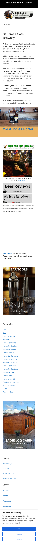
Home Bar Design (10, 346)
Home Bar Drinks (9, 349)
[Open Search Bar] (33, 24)
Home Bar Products (10, 369)
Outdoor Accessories (11, 382)
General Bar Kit (9, 336)
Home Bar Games (10, 359)
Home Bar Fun (8, 353)
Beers (5, 333)
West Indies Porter (18, 129)
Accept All (19, 529)
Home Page (7, 463)
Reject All (19, 539)
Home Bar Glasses (10, 362)
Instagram (7, 506)
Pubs (5, 389)
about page (21, 180)
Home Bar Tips (9, 372)
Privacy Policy (8, 473)
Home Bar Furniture (10, 356)
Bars (4, 330)
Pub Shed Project (10, 385)
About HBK (7, 468)
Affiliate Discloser (10, 478)
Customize (19, 534)
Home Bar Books (9, 343)
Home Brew (7, 376)
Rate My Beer (8, 392)
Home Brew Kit (9, 379)
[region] (19, 526)
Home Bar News (9, 366)
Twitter (5, 496)
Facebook (7, 501)
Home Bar (7, 339)
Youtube (6, 490)
